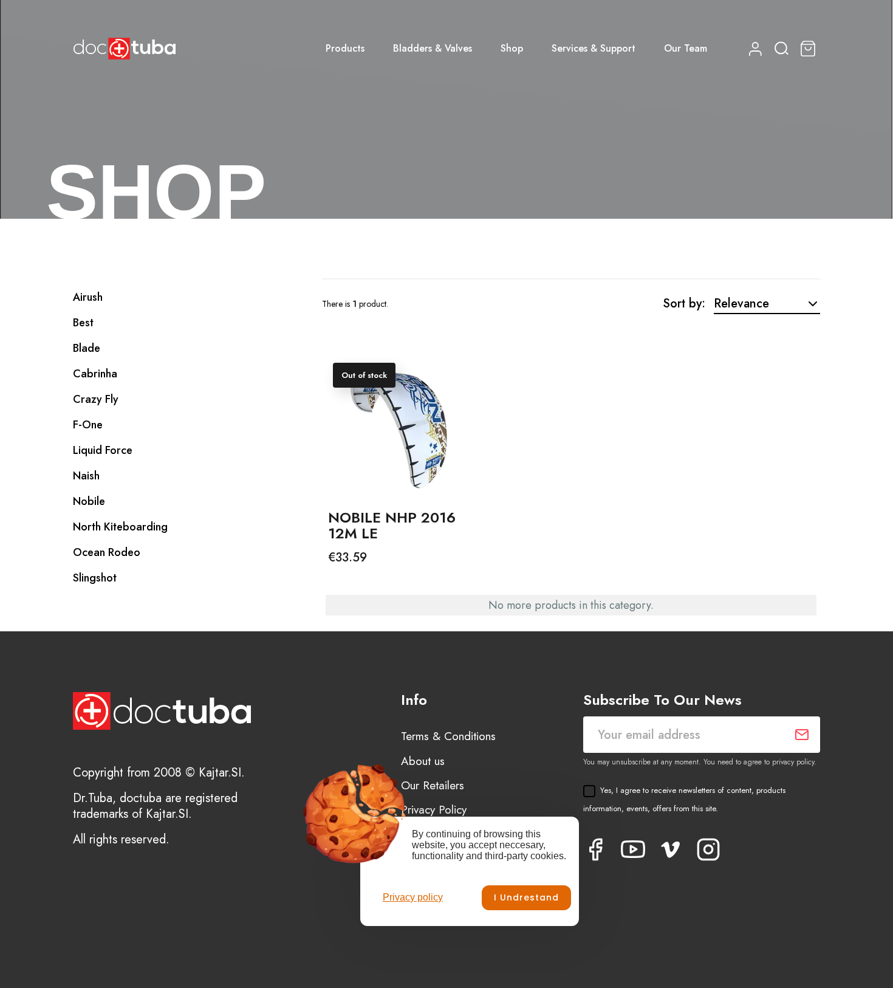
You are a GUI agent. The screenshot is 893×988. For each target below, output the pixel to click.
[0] (809, 48)
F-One (88, 425)
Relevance (741, 303)
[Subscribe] (802, 734)
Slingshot (95, 578)
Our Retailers (432, 785)
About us (423, 761)
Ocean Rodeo (106, 552)
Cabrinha (95, 374)
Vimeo (671, 849)
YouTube (633, 849)
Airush (88, 297)
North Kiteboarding (120, 527)
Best (83, 323)
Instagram (708, 849)
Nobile (89, 501)
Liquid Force (102, 450)
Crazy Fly (95, 399)
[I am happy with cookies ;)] (526, 897)
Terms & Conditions (448, 736)
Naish (86, 476)
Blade (86, 348)
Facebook (595, 849)
